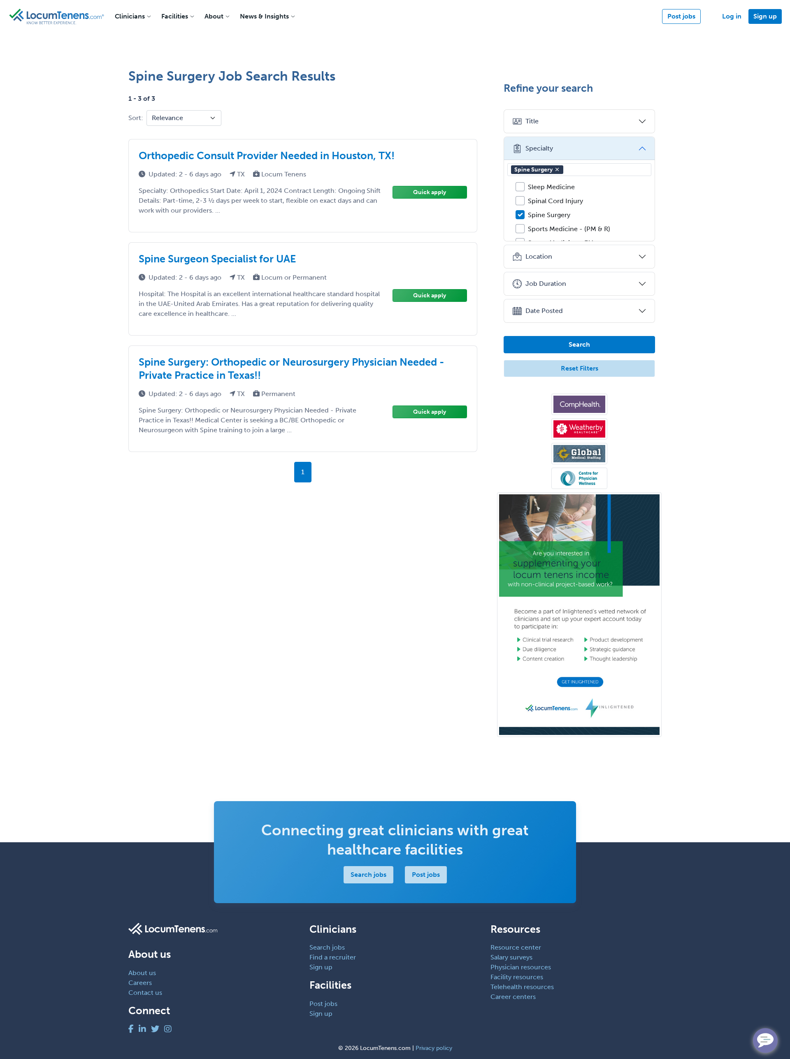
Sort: (135, 118)
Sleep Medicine (551, 187)
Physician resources (520, 967)
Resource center (515, 947)
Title (532, 121)
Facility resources (516, 977)
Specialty (539, 148)
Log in (731, 16)
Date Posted (544, 311)
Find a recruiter (332, 957)
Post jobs (681, 16)
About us (142, 973)
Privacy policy (434, 1048)
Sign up (765, 16)
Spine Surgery (533, 169)
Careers (140, 983)
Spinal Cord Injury (555, 201)
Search (579, 344)
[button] (557, 169)
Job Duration (545, 283)
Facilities (174, 16)
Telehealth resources (522, 987)
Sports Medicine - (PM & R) (569, 229)
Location (538, 256)
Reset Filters (579, 368)
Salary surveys (511, 957)
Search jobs (368, 874)
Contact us (145, 992)
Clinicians (130, 16)
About (213, 16)
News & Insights (264, 16)
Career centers (513, 997)
